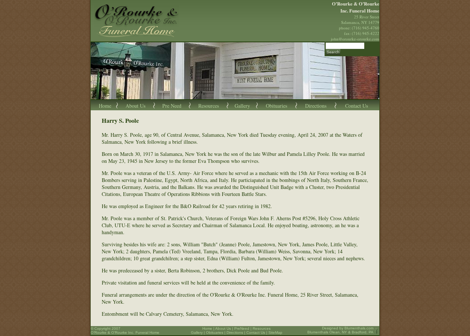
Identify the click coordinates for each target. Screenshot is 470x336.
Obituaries (276, 105)
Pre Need (171, 105)
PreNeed (241, 328)
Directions (315, 105)
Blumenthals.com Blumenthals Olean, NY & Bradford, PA (340, 330)
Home (105, 105)
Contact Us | (257, 332)
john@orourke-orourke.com (355, 39)
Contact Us (356, 105)
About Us (135, 105)
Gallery (242, 105)
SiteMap (275, 332)
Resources (208, 105)
